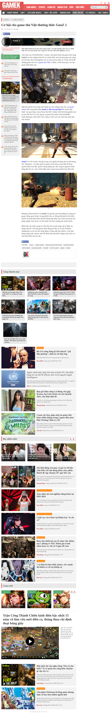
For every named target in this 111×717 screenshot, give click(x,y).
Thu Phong (40, 555)
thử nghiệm (26, 248)
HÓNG (71, 6)
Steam (68, 248)
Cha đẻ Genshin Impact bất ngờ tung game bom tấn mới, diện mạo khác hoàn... (64, 317)
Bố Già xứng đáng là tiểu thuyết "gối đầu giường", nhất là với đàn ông (54, 352)
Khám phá (47, 361)
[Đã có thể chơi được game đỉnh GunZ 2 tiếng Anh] (2, 53)
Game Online (18, 19)
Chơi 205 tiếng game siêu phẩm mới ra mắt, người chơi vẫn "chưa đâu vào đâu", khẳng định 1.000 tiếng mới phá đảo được (10, 109)
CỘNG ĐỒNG (80, 6)
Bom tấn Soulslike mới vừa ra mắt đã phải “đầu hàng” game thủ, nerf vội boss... (14, 340)
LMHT (23, 12)
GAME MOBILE (31, 6)
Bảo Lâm (39, 577)
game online (39, 245)
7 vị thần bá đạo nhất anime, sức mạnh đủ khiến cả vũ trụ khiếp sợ (55, 565)
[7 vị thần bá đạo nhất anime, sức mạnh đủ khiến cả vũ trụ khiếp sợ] (18, 571)
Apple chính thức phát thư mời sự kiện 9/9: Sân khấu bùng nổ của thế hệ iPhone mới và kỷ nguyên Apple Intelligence (50, 374)
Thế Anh (39, 430)
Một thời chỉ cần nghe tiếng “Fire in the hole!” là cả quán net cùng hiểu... (12, 293)
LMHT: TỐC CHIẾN (50, 12)
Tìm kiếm (106, 7)
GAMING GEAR (65, 12)
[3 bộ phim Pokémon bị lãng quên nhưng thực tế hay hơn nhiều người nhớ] (18, 698)
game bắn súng (68, 245)
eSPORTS (42, 6)
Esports (46, 505)
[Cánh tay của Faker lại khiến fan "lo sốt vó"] (18, 524)
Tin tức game (54, 248)
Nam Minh (40, 361)
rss (109, 3)
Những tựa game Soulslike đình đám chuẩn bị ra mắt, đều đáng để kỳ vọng (38, 293)
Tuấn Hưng (40, 683)
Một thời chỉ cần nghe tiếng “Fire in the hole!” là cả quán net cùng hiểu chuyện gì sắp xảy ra (10, 97)
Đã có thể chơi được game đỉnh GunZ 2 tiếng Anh (10, 57)
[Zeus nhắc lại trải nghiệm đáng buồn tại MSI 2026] (18, 500)
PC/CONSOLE (91, 12)
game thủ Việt (44, 62)
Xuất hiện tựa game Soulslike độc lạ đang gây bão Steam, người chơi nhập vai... (12, 317)
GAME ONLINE (78, 12)
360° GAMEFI (103, 12)
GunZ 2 (16, 40)
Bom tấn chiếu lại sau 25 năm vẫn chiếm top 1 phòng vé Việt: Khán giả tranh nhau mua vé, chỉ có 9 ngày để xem (55, 543)
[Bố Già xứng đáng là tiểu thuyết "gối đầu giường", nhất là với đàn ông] (18, 357)
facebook (101, 3)
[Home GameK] (3, 12)
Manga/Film (48, 555)
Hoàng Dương (41, 405)
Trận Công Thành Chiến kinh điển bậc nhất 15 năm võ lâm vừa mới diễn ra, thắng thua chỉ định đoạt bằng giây (37, 619)
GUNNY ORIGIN (12, 12)
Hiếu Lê (29, 386)
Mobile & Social (36, 386)
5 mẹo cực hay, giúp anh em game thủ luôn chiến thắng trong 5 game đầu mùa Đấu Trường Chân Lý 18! (55, 417)
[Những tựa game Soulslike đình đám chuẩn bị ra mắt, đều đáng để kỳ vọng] (39, 283)
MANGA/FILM (62, 6)
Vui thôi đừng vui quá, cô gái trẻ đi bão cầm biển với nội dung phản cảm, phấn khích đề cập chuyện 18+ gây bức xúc (55, 470)
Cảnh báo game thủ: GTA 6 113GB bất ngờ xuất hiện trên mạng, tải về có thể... (64, 293)
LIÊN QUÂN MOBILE (34, 12)
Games (62, 248)
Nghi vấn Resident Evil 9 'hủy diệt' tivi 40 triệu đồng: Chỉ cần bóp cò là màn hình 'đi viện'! (11, 119)
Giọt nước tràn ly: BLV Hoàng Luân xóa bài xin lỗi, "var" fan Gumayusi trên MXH (10, 128)
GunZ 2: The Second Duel (52, 109)
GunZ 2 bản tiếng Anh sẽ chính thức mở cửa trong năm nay (10, 64)
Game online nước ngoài (53, 245)
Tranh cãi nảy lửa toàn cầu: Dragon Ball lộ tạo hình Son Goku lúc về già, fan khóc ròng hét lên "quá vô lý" (11, 150)
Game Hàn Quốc (37, 248)
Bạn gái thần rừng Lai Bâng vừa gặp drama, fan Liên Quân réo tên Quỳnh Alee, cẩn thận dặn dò (54, 394)
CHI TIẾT (66, 41)
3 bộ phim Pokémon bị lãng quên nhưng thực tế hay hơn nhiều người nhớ (55, 693)
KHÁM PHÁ (51, 6)
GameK (6, 19)
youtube (105, 3)
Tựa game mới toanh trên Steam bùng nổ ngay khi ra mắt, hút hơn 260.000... (38, 317)
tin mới (45, 248)
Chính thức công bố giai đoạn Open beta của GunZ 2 (11, 72)
